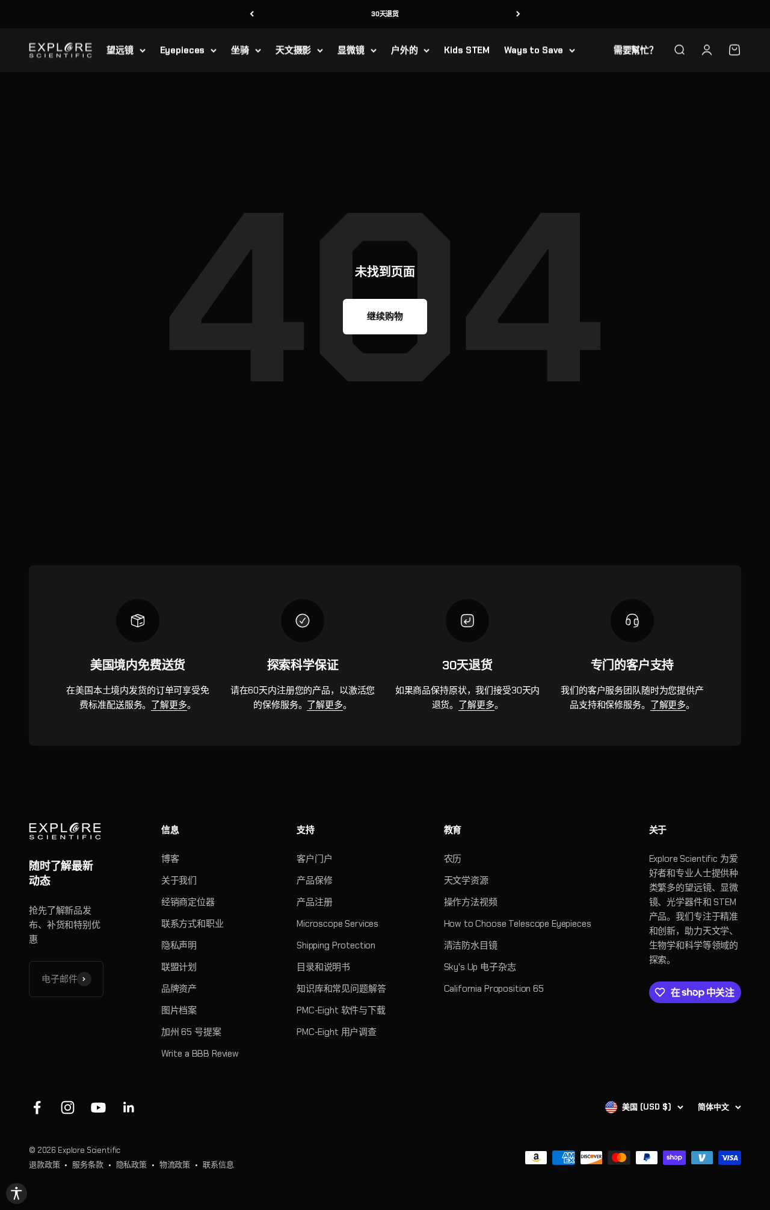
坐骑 (240, 50)
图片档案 (179, 1010)
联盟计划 (179, 967)
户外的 (404, 50)
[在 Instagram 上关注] (68, 1107)
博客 (170, 859)
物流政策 (174, 1164)
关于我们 (179, 880)
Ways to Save (533, 50)
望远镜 (120, 50)
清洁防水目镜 (470, 945)
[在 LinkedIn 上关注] (129, 1107)
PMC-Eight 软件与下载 (341, 1010)
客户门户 (314, 859)
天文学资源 (466, 880)
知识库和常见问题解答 (341, 989)
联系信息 (218, 1164)
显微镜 (351, 50)
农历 (453, 859)
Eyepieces (182, 50)
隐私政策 (131, 1164)
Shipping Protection (336, 945)
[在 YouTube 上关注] (98, 1107)
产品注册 (314, 902)
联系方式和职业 (192, 924)
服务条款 (87, 1164)
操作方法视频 (470, 902)
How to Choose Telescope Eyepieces (517, 924)
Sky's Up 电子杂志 (480, 967)
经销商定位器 (188, 902)
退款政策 (44, 1164)
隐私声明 (179, 945)
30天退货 (385, 14)
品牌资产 (179, 989)
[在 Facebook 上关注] (37, 1107)
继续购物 (384, 316)
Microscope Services (337, 924)
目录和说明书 (323, 967)
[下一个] (518, 14)
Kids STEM (467, 50)
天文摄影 (293, 50)
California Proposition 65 (494, 989)
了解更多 (168, 705)
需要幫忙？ (636, 50)
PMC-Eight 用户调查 (337, 1032)
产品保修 (314, 880)
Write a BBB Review (200, 1054)
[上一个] (252, 14)
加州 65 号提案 (191, 1032)
